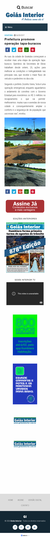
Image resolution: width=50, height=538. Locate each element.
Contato (25, 505)
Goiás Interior (16, 521)
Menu (10, 27)
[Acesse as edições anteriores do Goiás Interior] (25, 247)
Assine (21, 500)
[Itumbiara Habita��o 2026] (25, 335)
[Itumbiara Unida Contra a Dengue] (25, 384)
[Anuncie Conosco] (25, 420)
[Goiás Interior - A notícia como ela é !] (25, 16)
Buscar (26, 7)
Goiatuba (8, 35)
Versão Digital (35, 500)
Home (10, 500)
